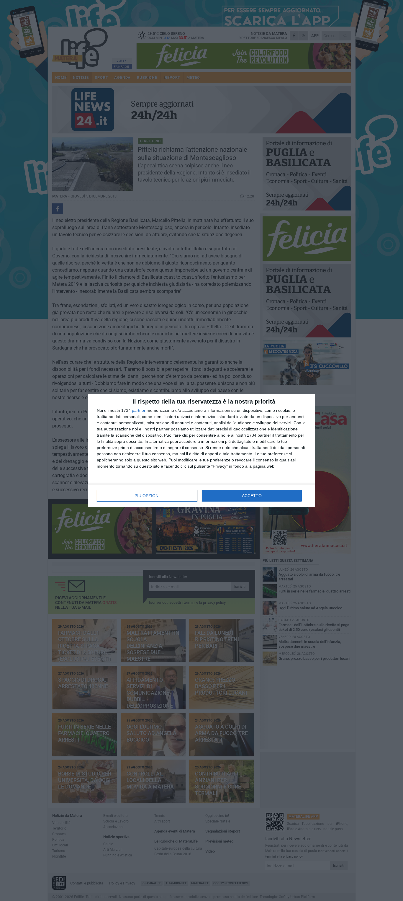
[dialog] (201, 450)
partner (138, 410)
